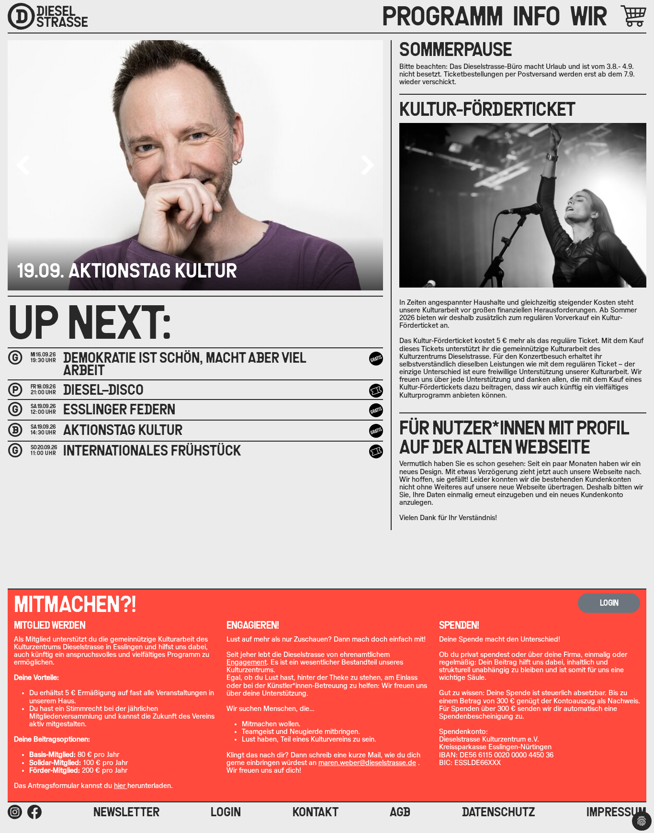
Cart (622, 16)
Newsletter (126, 811)
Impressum (616, 811)
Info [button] (536, 16)
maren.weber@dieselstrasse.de (367, 762)
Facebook (34, 812)
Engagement (246, 662)
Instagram (15, 812)
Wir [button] (588, 16)
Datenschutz (498, 811)
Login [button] (609, 603)
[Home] (48, 16)
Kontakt (315, 811)
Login (226, 811)
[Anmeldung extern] (376, 451)
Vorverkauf (377, 391)
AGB (400, 811)
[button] (367, 165)
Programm (442, 16)
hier (120, 785)
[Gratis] (376, 359)
